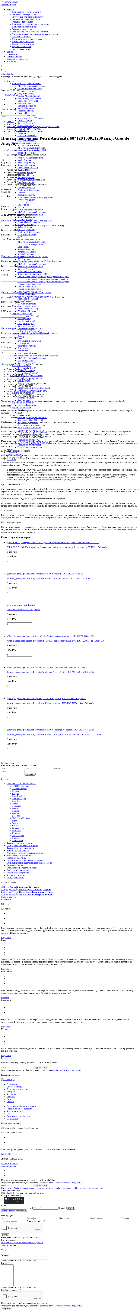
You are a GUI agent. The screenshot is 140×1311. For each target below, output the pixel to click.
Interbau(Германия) (26, 108)
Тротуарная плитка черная (30, 447)
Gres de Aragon (19, 798)
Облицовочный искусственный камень (30, 32)
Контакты (11, 61)
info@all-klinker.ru (9, 1154)
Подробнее (6, 937)
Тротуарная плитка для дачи (31, 430)
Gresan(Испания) (25, 103)
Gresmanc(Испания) (27, 106)
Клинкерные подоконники (24, 27)
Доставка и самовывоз (17, 59)
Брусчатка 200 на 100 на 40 (30, 420)
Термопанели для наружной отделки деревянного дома (43, 276)
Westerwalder (18, 828)
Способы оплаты (14, 56)
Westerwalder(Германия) (29, 190)
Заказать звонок (8, 5)
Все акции (6, 899)
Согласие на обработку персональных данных (22, 1188)
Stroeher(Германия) (26, 123)
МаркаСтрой (18, 835)
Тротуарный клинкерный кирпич (27, 17)
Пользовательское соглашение (89, 1188)
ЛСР (20, 237)
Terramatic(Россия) (26, 182)
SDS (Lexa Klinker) (21, 818)
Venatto (15, 826)
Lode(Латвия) (24, 247)
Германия (22, 192)
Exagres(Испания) (26, 93)
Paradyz (15, 813)
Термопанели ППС (26, 294)
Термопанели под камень (29, 289)
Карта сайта (12, 1118)
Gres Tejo (16, 801)
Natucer (15, 811)
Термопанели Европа (27, 286)
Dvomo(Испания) (26, 398)
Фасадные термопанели (23, 22)
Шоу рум (11, 1092)
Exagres (15, 793)
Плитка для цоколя (26, 200)
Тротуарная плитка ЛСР (29, 440)
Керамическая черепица (23, 44)
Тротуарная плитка (21, 49)
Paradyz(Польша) (25, 113)
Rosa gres (16, 816)
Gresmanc (16, 806)
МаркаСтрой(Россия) (27, 135)
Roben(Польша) (25, 301)
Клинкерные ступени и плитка (26, 12)
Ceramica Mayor (19, 788)
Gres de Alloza (18, 796)
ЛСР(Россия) (24, 259)
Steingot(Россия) (25, 227)
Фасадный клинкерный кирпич (27, 19)
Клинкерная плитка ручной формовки (35, 197)
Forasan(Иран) (24, 318)
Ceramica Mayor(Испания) (30, 88)
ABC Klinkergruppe (21, 786)
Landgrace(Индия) (26, 323)
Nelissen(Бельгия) (26, 249)
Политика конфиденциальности (22, 1106)
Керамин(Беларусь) (26, 195)
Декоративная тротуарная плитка (33, 425)
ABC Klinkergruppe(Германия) (32, 86)
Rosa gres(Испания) (27, 116)
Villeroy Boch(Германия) (29, 331)
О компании (12, 54)
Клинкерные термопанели (30, 271)
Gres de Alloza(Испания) (29, 96)
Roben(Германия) (25, 254)
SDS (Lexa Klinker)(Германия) (31, 118)
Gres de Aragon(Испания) (29, 98)
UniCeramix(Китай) (26, 187)
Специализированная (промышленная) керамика (35, 34)
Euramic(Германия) (26, 91)
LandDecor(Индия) (26, 321)
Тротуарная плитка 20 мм (29, 427)
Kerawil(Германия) (26, 217)
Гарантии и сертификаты (18, 1116)
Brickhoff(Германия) (27, 153)
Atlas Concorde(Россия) (28, 316)
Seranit (15, 821)
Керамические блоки (21, 46)
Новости (11, 1096)
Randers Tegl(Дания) (27, 252)
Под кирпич (23, 205)
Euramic (15, 791)
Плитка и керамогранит (23, 41)
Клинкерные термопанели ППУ (32, 274)
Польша (15, 838)
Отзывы (10, 1114)
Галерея (10, 1101)
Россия (21, 207)
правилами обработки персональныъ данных (22, 1242)
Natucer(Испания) (26, 111)
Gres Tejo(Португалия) (28, 101)
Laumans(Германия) (27, 405)
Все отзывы (6, 1058)
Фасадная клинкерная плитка (26, 14)
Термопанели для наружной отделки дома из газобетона (44, 279)
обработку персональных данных (66, 1070)
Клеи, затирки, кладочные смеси (27, 39)
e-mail (3, 1067)
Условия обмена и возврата (19, 1109)
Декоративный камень (28, 353)
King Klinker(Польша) (28, 167)
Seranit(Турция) (25, 120)
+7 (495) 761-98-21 (9, 2)
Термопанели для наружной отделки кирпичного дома (43, 281)
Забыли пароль (8, 1211)
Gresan (15, 803)
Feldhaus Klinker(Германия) (30, 158)
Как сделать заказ (15, 1111)
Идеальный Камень (27, 346)
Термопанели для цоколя (29, 284)
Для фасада (23, 348)
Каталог (10, 9)
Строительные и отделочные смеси (34, 388)
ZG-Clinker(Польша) (27, 234)
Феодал (21, 336)
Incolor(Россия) (24, 160)
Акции (10, 51)
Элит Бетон (17, 840)
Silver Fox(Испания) (27, 175)
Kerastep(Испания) (26, 165)
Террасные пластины (22, 29)
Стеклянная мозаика (21, 36)
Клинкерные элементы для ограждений (30, 24)
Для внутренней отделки (29, 341)
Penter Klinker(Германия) (29, 222)
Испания (22, 133)
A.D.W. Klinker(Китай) (28, 145)
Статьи (10, 1099)
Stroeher (15, 823)
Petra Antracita (24, 177)
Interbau (15, 808)
